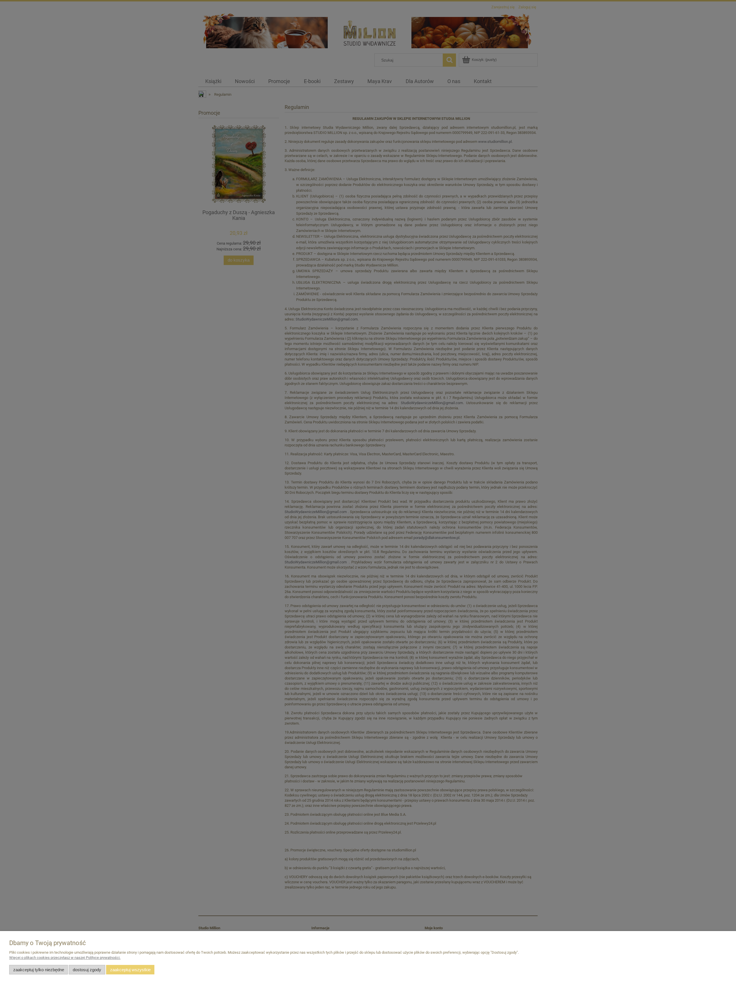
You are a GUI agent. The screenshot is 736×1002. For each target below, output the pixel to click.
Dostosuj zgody (87, 969)
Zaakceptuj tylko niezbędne (38, 969)
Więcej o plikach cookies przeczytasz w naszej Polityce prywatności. (64, 957)
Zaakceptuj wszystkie (130, 969)
